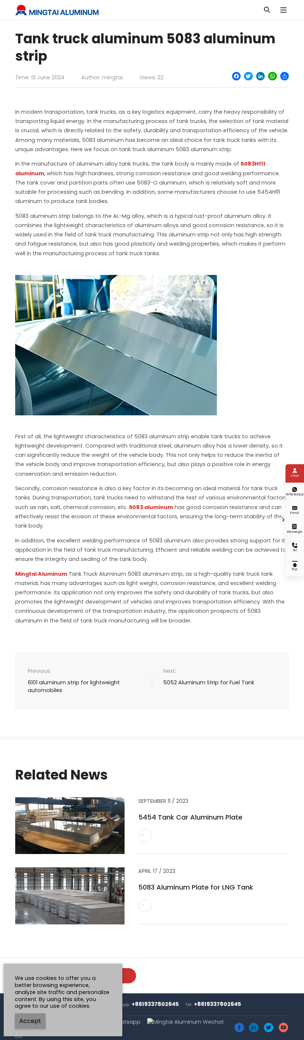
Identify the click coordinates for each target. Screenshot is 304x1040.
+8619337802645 (155, 1004)
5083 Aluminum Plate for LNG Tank (195, 887)
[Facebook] (236, 76)
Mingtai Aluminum (41, 574)
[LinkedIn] (260, 76)
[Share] (284, 76)
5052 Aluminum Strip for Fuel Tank (208, 682)
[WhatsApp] (272, 76)
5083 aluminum (151, 507)
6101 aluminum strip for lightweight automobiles (74, 686)
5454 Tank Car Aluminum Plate (190, 817)
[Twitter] (248, 76)
